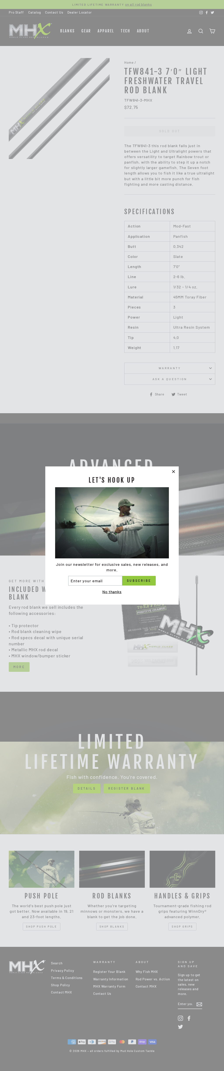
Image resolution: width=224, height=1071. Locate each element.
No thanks (112, 591)
